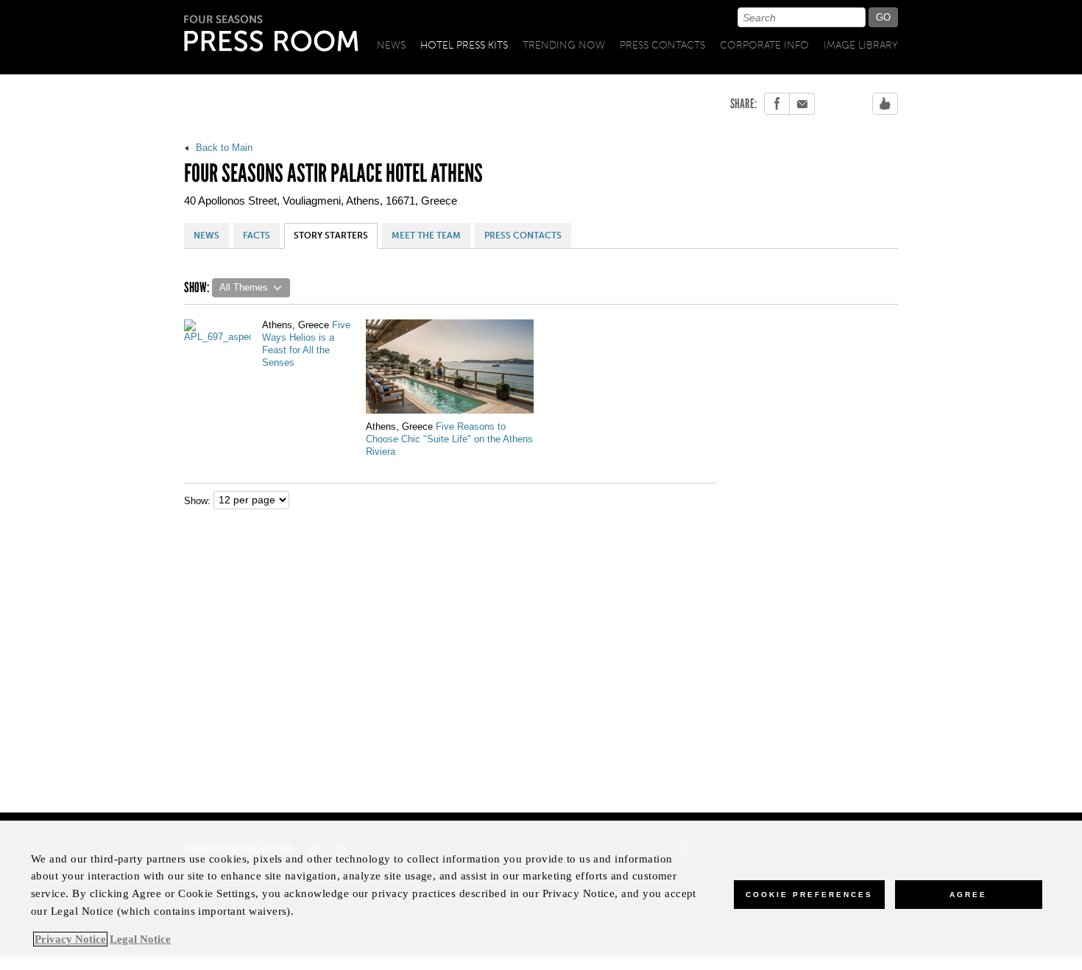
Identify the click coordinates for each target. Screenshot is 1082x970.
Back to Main (222, 147)
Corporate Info (764, 45)
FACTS (256, 235)
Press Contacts (662, 45)
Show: (197, 500)
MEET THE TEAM (426, 235)
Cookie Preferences (809, 895)
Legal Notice (140, 939)
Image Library (861, 45)
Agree (968, 895)
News (391, 45)
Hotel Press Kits (464, 45)
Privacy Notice (70, 939)
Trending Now (564, 45)
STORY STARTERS (331, 235)
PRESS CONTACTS (523, 235)
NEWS (206, 235)
